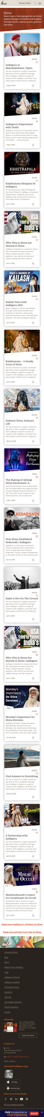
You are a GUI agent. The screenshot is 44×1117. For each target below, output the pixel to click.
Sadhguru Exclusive (12, 977)
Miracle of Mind (10, 952)
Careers (7, 1012)
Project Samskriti (11, 1007)
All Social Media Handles (14, 1105)
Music (6, 962)
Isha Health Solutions (13, 1002)
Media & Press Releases (13, 967)
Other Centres (9, 1061)
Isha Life (7, 997)
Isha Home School (11, 987)
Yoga (6, 972)
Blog (6, 957)
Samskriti (8, 992)
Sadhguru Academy (12, 982)
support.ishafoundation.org (17, 1057)
